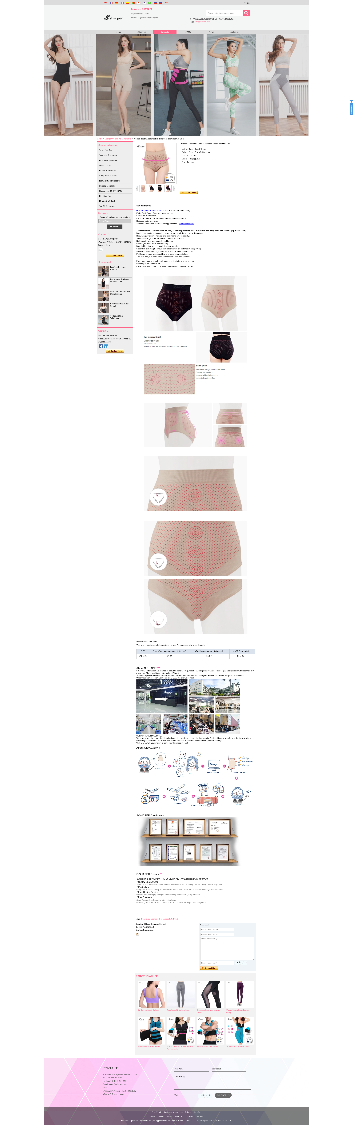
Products (165, 32)
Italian (122, 3)
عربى (149, 3)
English (105, 3)
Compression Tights (108, 175)
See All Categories (123, 139)
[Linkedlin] (248, 3)
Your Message (179, 1077)
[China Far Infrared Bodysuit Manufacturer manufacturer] (103, 283)
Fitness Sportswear (107, 170)
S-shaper (188, 1112)
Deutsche (116, 3)
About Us (141, 32)
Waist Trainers (105, 165)
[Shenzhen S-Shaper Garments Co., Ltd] (114, 17)
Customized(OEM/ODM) (110, 191)
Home (118, 32)
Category (109, 139)
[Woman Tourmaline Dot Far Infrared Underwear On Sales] (155, 163)
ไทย (160, 3)
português (133, 3)
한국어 (144, 3)
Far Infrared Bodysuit (168, 919)
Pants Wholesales (186, 223)
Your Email (216, 1069)
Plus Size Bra (105, 196)
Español (127, 3)
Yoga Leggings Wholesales (116, 317)
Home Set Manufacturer (109, 181)
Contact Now (115, 255)
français (111, 3)
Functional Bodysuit (108, 160)
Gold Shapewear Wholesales (149, 210)
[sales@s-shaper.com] (137, 934)
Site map (199, 1116)
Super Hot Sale (105, 150)
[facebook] (245, 3)
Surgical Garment (106, 186)
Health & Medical (107, 201)
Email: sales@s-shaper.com (114, 1084)
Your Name (178, 1069)
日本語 (138, 3)
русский (155, 3)
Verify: (177, 1095)
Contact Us (234, 32)
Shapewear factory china (173, 1112)
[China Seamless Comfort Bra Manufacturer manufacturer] (103, 296)
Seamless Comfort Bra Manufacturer (120, 292)
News (211, 32)
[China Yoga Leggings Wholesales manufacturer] (103, 320)
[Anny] (100, 250)
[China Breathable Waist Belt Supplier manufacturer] (103, 308)
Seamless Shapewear (108, 155)
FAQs (188, 32)
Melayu (166, 3)
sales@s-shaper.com (202, 22)
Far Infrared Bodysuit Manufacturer (119, 280)
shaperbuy (197, 1112)
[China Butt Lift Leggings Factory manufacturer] (103, 271)
